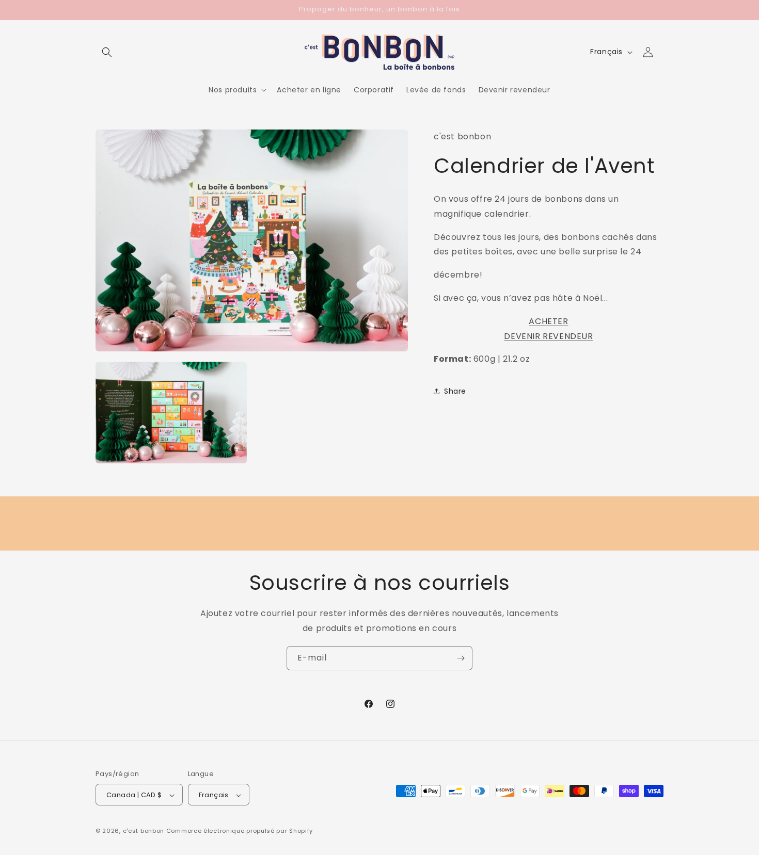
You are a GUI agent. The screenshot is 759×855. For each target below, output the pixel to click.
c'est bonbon (143, 831)
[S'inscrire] (460, 658)
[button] (107, 52)
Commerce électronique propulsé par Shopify (239, 831)
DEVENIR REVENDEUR (548, 336)
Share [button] (455, 391)
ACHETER (548, 321)
